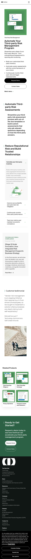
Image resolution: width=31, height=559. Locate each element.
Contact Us (5, 523)
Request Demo (6, 524)
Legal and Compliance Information (11, 505)
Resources (5, 491)
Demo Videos (5, 492)
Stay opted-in (15, 556)
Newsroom (5, 503)
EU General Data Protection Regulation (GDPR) (14, 517)
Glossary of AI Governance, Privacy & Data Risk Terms (14, 489)
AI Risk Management (7, 512)
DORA (3, 515)
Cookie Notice (11, 544)
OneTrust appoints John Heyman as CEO (12, 482)
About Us (4, 498)
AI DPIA (4, 510)
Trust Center (5, 470)
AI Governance (6, 475)
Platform (4, 530)
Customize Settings (15, 548)
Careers (4, 501)
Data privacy (5, 514)
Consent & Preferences (8, 472)
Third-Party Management (8, 473)
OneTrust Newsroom (7, 481)
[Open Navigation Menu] (29, 2)
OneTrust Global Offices (8, 500)
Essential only (15, 552)
